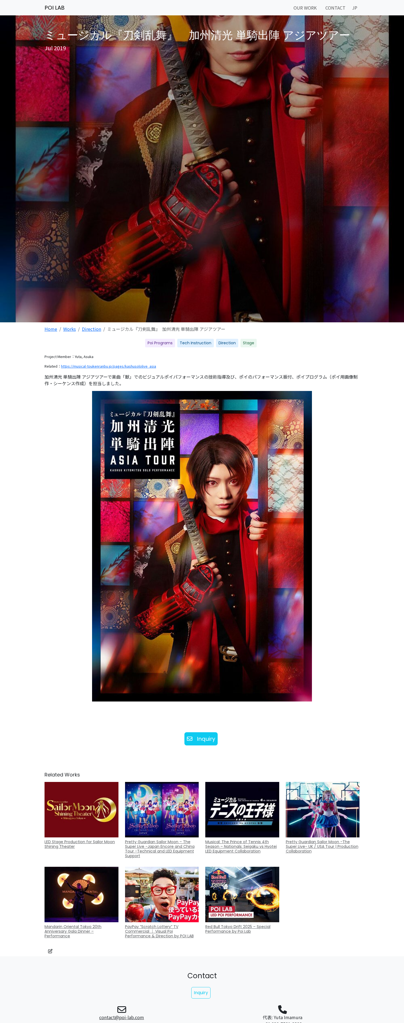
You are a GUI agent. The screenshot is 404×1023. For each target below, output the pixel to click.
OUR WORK (305, 7)
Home (51, 329)
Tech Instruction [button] (195, 343)
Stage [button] (248, 343)
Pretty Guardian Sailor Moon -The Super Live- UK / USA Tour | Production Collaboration (322, 846)
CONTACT (335, 7)
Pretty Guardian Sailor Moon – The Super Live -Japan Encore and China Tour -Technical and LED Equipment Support (160, 848)
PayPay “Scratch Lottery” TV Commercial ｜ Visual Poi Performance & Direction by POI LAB (159, 931)
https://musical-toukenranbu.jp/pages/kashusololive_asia (108, 366)
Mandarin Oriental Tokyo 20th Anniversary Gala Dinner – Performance (73, 931)
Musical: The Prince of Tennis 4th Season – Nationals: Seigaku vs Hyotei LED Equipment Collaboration (241, 846)
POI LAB (55, 8)
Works (69, 329)
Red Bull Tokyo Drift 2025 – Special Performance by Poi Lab (237, 929)
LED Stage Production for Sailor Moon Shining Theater (80, 844)
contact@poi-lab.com (121, 1017)
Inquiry (206, 739)
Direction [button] (227, 343)
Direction (91, 329)
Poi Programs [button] (160, 343)
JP (354, 7)
